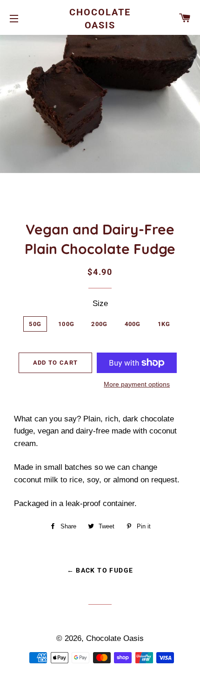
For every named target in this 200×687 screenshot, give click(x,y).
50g (35, 323)
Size (100, 303)
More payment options (137, 384)
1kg (164, 323)
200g (99, 323)
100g (66, 323)
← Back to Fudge (100, 570)
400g (133, 323)
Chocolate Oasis (100, 19)
